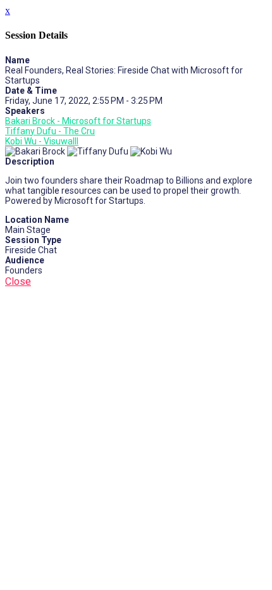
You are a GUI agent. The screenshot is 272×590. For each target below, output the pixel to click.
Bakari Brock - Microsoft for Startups (78, 121)
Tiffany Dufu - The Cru (50, 131)
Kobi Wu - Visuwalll (41, 141)
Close (18, 281)
